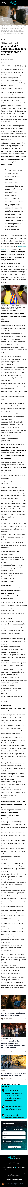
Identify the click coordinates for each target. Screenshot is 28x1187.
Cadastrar (14, 1147)
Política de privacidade (8, 1167)
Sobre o (21, 1170)
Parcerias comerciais (10, 1170)
